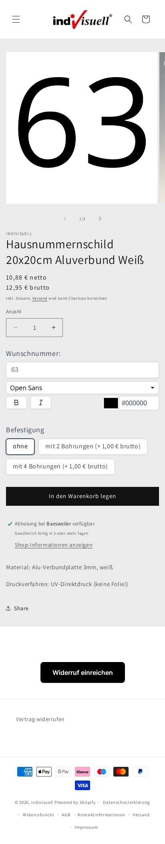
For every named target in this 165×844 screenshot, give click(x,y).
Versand (40, 298)
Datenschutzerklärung (126, 802)
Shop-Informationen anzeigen (54, 544)
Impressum (86, 827)
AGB (66, 814)
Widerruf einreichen (82, 672)
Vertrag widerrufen (40, 719)
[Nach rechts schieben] (100, 218)
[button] (16, 19)
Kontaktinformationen (101, 814)
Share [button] (21, 608)
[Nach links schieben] (65, 218)
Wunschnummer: (33, 353)
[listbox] (82, 387)
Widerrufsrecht (38, 814)
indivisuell (42, 802)
